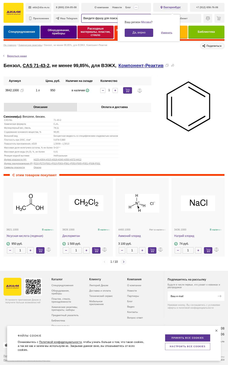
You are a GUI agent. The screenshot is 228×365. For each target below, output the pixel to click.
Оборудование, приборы (59, 32)
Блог (128, 7)
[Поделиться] (173, 65)
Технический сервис (101, 296)
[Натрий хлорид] (198, 203)
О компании (102, 7)
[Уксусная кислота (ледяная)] (30, 203)
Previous (105, 262)
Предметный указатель (65, 315)
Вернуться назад (17, 55)
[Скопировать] (167, 65)
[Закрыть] (216, 330)
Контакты (132, 312)
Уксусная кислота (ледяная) (24, 235)
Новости (117, 7)
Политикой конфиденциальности (60, 341)
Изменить (166, 32)
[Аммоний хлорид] (142, 203)
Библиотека (206, 31)
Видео (130, 306)
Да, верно (139, 32)
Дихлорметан (71, 235)
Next (123, 262)
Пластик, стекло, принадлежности (61, 300)
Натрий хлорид (184, 235)
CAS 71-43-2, (37, 65)
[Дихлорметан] (86, 203)
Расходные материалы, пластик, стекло (95, 31)
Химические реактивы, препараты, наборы (64, 308)
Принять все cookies (188, 338)
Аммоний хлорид (129, 235)
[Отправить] (219, 296)
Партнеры (133, 296)
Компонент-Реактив (141, 65)
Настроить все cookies (188, 346)
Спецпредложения (21, 31)
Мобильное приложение (96, 303)
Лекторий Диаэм (98, 285)
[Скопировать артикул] (22, 90)
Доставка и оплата (100, 290)
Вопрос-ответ (135, 317)
